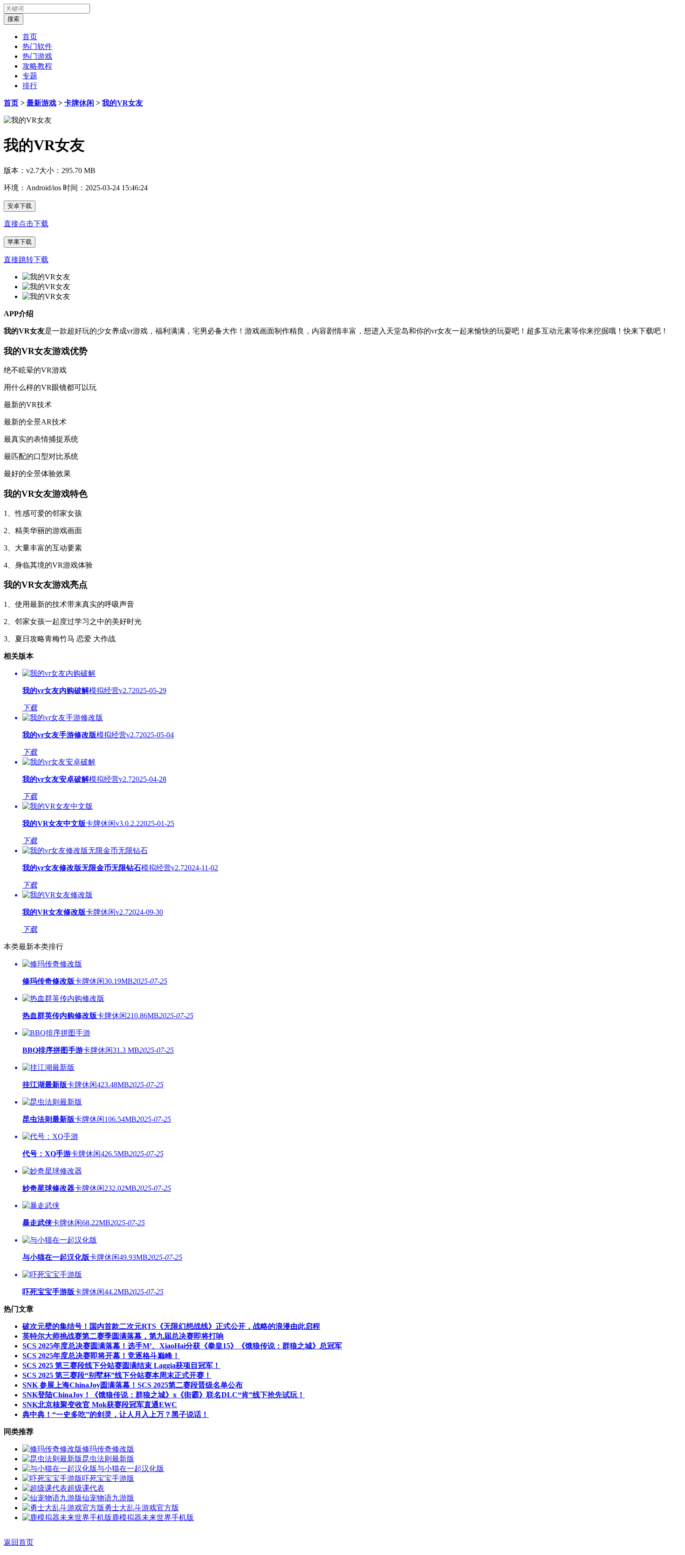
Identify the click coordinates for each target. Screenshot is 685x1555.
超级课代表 (85, 1488)
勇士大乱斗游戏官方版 (141, 1508)
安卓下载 (19, 205)
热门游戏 (37, 56)
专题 (29, 76)
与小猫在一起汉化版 (130, 1468)
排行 (29, 86)
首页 (29, 37)
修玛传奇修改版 (108, 1449)
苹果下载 (19, 241)
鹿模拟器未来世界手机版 (153, 1517)
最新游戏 (41, 103)
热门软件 (37, 46)
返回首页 (19, 1542)
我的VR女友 (122, 103)
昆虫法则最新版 (108, 1459)
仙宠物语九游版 (108, 1498)
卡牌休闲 (79, 103)
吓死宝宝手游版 (108, 1478)
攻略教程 (37, 66)
